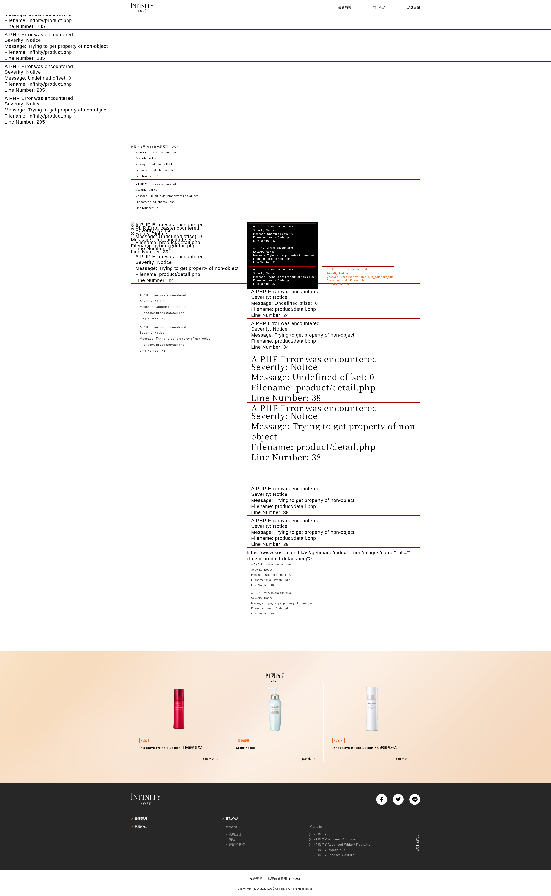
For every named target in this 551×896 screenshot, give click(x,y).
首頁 (133, 146)
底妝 (232, 839)
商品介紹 (232, 818)
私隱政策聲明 (277, 879)
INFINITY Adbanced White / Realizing (341, 844)
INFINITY (319, 834)
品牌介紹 (141, 827)
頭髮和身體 (237, 844)
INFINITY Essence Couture (333, 855)
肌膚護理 (235, 834)
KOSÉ (296, 879)
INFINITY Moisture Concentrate (337, 839)
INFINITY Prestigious (328, 849)
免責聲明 (256, 879)
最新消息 (141, 818)
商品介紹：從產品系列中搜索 (158, 146)
